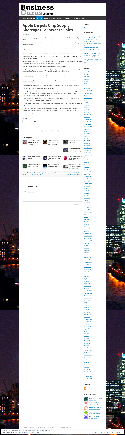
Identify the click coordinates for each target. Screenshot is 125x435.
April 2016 (86, 367)
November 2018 (88, 293)
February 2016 (87, 371)
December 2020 (88, 233)
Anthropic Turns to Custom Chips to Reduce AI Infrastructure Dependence (93, 37)
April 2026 (86, 81)
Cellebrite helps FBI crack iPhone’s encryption (34, 165)
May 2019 (86, 279)
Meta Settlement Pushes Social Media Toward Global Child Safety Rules (92, 55)
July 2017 (86, 331)
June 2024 (86, 133)
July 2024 (86, 131)
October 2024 (87, 124)
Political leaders (67, 18)
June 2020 (86, 248)
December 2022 (88, 176)
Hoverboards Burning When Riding (74, 141)
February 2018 (87, 314)
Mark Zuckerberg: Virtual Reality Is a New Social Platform (54, 158)
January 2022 (87, 202)
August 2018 (87, 300)
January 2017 (87, 345)
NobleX (90, 412)
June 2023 (86, 162)
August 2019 (87, 271)
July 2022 (86, 188)
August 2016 (87, 357)
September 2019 (88, 269)
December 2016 (88, 348)
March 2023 (87, 169)
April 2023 (86, 167)
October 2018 (87, 295)
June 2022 (86, 191)
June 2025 (86, 105)
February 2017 (87, 343)
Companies (39, 18)
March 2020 (87, 255)
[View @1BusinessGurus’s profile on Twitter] (84, 27)
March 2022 (87, 198)
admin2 (25, 34)
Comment (76, 204)
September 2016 (88, 355)
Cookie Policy (35, 432)
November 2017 (88, 321)
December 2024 (88, 119)
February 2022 (87, 200)
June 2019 (86, 276)
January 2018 (87, 317)
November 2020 (88, 236)
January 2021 (87, 231)
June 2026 (86, 76)
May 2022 (86, 193)
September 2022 (88, 183)
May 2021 (86, 221)
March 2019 (87, 283)
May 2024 (86, 136)
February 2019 (87, 286)
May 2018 (86, 307)
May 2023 (86, 164)
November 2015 (88, 379)
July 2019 (86, 274)
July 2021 (86, 217)
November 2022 (88, 179)
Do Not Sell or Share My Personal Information (59, 427)
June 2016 (86, 362)
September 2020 (88, 241)
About (83, 18)
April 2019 (86, 281)
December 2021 (88, 205)
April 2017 (86, 338)
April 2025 (86, 110)
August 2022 (87, 186)
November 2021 (88, 207)
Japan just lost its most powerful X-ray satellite (54, 165)
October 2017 (87, 324)
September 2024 (88, 126)
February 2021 (87, 229)
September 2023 (88, 155)
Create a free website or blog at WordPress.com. (35, 427)
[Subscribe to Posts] (85, 389)
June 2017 (86, 333)
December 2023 (88, 148)
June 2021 (86, 219)
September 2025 (88, 98)
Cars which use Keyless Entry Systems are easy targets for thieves (74, 166)
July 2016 (86, 360)
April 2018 (86, 310)
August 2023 (87, 157)
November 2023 (88, 150)
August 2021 (87, 214)
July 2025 (86, 102)
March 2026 (87, 83)
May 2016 (86, 364)
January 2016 (87, 374)
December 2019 (88, 262)
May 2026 (86, 79)
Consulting (47, 18)
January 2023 (87, 174)
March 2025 (87, 112)
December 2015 (88, 376)
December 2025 (88, 91)
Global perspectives (56, 18)
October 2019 (87, 267)
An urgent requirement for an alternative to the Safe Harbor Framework (74, 150)
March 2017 (87, 340)
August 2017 (87, 329)
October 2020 (87, 238)
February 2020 (87, 257)
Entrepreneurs (31, 18)
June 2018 (86, 305)
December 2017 (88, 319)
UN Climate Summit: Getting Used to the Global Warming (53, 142)
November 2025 (88, 93)
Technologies (76, 18)
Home (24, 18)
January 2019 (87, 288)
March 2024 (87, 141)
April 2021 (86, 224)
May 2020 (86, 250)
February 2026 (87, 86)
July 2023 (86, 160)
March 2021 (87, 226)
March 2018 (87, 312)
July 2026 (86, 74)
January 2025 (87, 117)
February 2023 (87, 171)
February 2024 (87, 143)
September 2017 (88, 326)
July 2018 (86, 302)
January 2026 (87, 88)
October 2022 (87, 181)
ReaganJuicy (92, 407)
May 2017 (86, 336)
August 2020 (87, 243)
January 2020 (87, 260)
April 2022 (86, 195)
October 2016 (87, 352)
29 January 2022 (31, 34)
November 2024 (88, 122)
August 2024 (87, 129)
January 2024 (87, 145)
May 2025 (86, 107)
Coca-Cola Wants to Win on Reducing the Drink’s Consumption (34, 142)
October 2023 (87, 152)
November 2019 (88, 264)
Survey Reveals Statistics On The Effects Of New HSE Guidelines (75, 158)
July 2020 (86, 245)
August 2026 (87, 72)
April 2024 (86, 138)
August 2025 (87, 100)
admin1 (90, 402)
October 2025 (87, 95)
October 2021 (87, 210)
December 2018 (88, 291)
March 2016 (87, 369)
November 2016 (88, 350)
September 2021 (88, 212)
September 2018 (88, 298)
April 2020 (86, 252)
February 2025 (87, 114)
